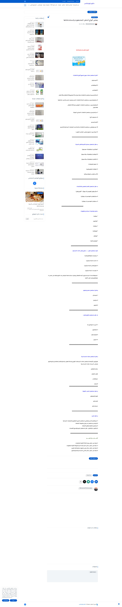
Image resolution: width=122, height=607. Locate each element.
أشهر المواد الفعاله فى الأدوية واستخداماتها (36, 205)
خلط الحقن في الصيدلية (31, 85)
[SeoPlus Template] (97, 604)
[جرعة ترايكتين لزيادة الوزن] (39, 134)
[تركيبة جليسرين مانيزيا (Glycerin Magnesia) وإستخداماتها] (39, 32)
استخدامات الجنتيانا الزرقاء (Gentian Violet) (30, 172)
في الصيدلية (76, 5)
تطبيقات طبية (46, 5)
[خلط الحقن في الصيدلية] (39, 85)
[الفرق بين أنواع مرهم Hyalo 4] (39, 70)
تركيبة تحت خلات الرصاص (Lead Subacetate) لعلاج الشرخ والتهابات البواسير (30, 56)
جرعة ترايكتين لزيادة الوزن (30, 134)
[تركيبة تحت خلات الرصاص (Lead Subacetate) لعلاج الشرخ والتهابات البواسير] (39, 55)
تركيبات (59, 5)
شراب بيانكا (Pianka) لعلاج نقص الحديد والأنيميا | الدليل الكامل (29, 41)
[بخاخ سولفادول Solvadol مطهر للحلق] (39, 127)
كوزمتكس (40, 5)
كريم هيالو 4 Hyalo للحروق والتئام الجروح (30, 165)
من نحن (77, 1)
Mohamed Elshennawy (90, 24)
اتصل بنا (64, 1)
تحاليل (63, 5)
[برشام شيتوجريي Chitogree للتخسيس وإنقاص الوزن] (39, 156)
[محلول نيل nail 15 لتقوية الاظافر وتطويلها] (39, 105)
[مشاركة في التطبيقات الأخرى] (80, 481)
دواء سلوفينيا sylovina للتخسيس (30, 149)
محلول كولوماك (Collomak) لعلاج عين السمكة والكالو (30, 25)
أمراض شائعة (69, 5)
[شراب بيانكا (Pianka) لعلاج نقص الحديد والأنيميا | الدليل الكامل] (39, 39)
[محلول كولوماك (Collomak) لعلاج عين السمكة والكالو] (39, 24)
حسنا (13, 600)
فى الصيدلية (94, 17)
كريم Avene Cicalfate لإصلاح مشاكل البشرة (30, 78)
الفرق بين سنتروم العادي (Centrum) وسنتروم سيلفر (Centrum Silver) (30, 93)
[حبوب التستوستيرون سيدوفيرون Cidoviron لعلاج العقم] (39, 63)
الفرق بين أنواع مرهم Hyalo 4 (30, 70)
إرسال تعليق (93, 572)
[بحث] (25, 5)
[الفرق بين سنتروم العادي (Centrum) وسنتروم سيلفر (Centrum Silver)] (39, 92)
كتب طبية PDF (53, 5)
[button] (92, 481)
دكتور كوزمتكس (89, 3)
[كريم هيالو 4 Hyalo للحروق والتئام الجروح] (39, 164)
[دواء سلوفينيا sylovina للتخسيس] (39, 149)
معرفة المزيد (5, 600)
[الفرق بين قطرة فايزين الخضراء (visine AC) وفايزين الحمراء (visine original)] (39, 47)
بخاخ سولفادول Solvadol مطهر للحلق (31, 128)
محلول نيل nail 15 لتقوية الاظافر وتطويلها (30, 106)
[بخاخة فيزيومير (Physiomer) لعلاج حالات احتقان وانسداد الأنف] (39, 141)
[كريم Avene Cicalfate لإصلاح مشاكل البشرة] (39, 77)
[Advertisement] (72, 511)
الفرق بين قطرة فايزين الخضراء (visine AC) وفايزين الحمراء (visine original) (30, 48)
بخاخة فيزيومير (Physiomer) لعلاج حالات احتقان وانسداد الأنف (30, 142)
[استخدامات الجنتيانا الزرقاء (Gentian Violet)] (39, 171)
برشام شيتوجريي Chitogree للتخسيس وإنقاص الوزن (30, 157)
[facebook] (25, 1)
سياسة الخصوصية (70, 1)
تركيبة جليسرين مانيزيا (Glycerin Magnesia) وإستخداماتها (30, 33)
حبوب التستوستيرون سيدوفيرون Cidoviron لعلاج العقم (30, 64)
